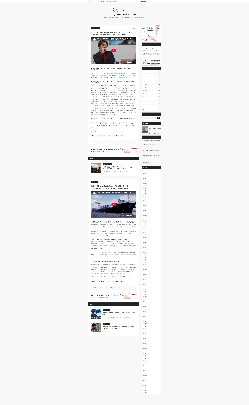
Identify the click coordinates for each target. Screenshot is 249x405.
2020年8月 (144, 331)
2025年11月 (145, 185)
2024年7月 (144, 225)
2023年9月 (144, 247)
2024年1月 (144, 237)
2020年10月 (145, 326)
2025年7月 (144, 195)
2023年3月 (144, 262)
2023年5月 (144, 257)
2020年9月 (144, 328)
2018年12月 (145, 373)
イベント (151, 71)
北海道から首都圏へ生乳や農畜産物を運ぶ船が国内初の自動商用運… (151, 162)
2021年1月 (144, 318)
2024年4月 (144, 230)
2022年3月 (144, 291)
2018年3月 (144, 387)
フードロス (151, 84)
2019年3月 (144, 368)
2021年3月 (144, 313)
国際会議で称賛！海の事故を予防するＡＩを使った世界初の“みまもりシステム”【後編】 (118, 327)
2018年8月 (144, 380)
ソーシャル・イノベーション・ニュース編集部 (105, 287)
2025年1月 (144, 210)
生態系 (151, 106)
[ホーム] (89, 1)
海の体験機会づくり (151, 99)
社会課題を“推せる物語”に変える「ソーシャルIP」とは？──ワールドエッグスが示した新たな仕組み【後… (119, 167)
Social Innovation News (151, 48)
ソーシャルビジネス (94, 23)
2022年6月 (144, 284)
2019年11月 (145, 350)
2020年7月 (144, 333)
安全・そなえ (151, 90)
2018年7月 (144, 382)
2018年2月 (144, 390)
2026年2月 (144, 178)
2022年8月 (144, 279)
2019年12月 (145, 348)
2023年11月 (145, 242)
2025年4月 (144, 203)
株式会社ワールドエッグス (123, 77)
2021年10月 (145, 299)
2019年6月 (144, 363)
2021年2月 (144, 316)
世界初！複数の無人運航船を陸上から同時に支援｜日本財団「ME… (151, 156)
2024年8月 (144, 222)
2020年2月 (144, 343)
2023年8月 (144, 249)
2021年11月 (145, 296)
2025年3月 (144, 205)
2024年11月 (145, 215)
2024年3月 (144, 232)
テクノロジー (94, 181)
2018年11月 (145, 375)
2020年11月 (145, 323)
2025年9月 (144, 190)
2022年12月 (145, 269)
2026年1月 (144, 180)
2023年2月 (144, 264)
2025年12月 (145, 183)
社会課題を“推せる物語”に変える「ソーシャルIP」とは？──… (151, 145)
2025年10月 (145, 188)
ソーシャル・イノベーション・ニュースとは (108, 1)
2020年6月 (144, 336)
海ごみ (151, 96)
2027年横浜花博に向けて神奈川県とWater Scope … (151, 140)
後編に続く (93, 131)
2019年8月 (144, 358)
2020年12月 (145, 321)
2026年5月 (144, 171)
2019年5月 (144, 365)
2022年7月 (144, 281)
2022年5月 (144, 286)
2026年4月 (144, 173)
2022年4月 (144, 289)
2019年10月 (145, 353)
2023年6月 (144, 254)
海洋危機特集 (143, 1)
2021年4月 (144, 311)
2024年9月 (144, 220)
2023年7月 (144, 252)
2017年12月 (145, 392)
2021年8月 (144, 304)
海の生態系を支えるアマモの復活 (155, 129)
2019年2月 (144, 370)
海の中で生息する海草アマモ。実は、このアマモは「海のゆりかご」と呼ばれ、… (154, 133)
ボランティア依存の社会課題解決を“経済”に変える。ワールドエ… (151, 151)
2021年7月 (144, 306)
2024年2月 (144, 235)
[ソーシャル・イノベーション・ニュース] (124, 15)
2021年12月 (145, 294)
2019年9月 (144, 355)
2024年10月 (145, 217)
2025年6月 (144, 198)
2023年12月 (145, 240)
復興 (151, 93)
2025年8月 (144, 193)
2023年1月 (144, 267)
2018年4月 (144, 385)
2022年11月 (145, 272)
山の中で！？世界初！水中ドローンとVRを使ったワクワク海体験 (119, 313)
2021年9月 (144, 301)
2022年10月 (145, 274)
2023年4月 (144, 259)
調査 (151, 109)
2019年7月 (144, 360)
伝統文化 (151, 87)
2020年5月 (144, 338)
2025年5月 (144, 200)
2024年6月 (144, 227)
